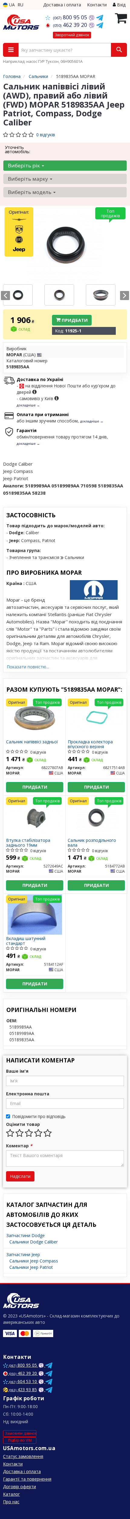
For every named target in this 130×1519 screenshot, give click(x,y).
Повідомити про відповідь (39, 1116)
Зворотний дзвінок (72, 34)
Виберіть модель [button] (30, 192)
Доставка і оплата (62, 5)
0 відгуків (45, 134)
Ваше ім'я (17, 1071)
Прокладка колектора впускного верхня (90, 744)
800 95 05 (71, 17)
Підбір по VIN (19, 1440)
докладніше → (28, 405)
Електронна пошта (27, 1094)
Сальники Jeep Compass (33, 1261)
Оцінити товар (23, 1124)
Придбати (74, 320)
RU (20, 5)
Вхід (120, 5)
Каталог (11, 1494)
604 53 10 (23, 1381)
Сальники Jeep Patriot (31, 1267)
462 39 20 (71, 24)
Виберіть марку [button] (28, 178)
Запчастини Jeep (23, 1254)
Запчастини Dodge (25, 1235)
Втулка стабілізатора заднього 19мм (28, 842)
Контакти (97, 5)
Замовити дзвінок (20, 1433)
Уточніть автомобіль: (17, 149)
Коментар (19, 1146)
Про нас (11, 1501)
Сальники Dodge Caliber (33, 1242)
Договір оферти (19, 1486)
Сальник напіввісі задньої (32, 742)
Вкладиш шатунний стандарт (25, 940)
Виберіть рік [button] (24, 165)
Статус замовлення (23, 1456)
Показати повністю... (28, 667)
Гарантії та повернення (27, 1479)
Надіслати (20, 1176)
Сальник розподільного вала (92, 842)
